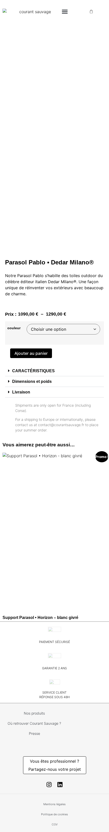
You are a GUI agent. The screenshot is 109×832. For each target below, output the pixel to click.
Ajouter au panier (31, 353)
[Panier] (91, 11)
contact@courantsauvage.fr (61, 425)
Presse (34, 733)
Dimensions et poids (32, 381)
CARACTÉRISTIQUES (33, 371)
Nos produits (34, 713)
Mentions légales (54, 804)
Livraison (21, 392)
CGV (55, 824)
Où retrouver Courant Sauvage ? (34, 723)
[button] (64, 11)
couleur (14, 328)
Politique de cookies (54, 814)
